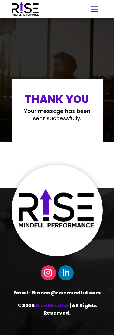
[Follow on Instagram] (48, 272)
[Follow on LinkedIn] (66, 272)
